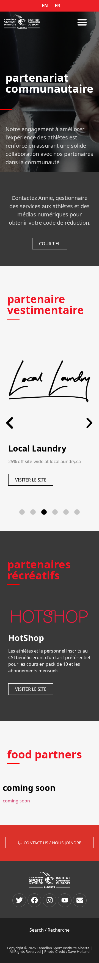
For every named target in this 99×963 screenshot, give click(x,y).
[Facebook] (34, 900)
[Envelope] (80, 900)
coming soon (16, 801)
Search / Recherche (49, 930)
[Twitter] (19, 900)
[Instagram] (49, 900)
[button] (82, 22)
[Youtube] (65, 900)
